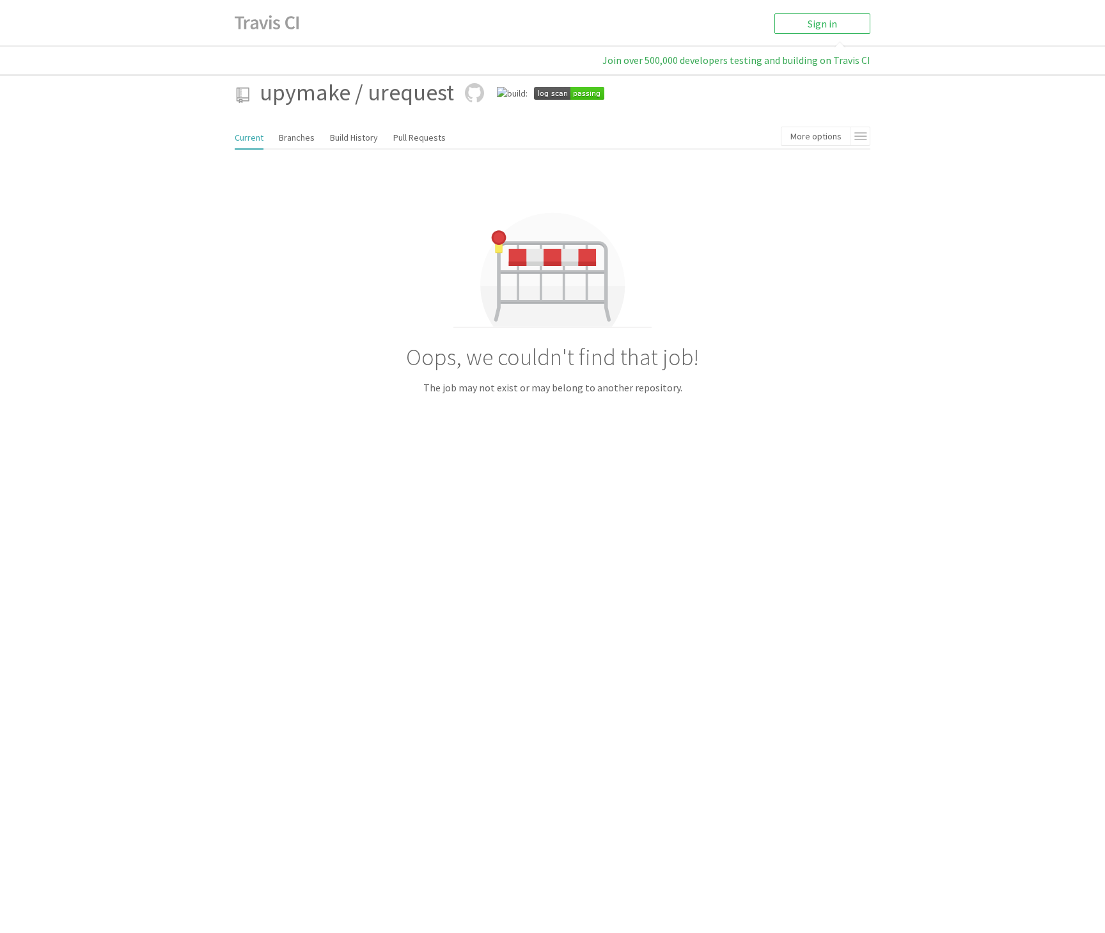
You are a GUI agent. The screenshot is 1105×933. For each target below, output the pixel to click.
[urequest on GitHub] (474, 92)
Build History (354, 137)
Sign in (822, 23)
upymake (305, 92)
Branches (297, 137)
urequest (411, 92)
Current (249, 137)
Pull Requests (419, 137)
